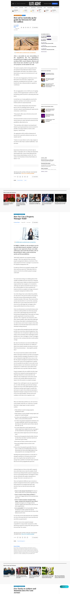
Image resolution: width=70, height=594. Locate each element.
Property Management (19, 214)
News (12, 7)
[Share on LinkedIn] (23, 27)
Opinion (26, 7)
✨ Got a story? (64, 586)
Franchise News (17, 15)
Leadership (21, 7)
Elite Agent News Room (16, 26)
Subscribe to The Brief (47, 3)
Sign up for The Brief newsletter (27, 173)
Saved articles (56, 7)
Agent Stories (33, 7)
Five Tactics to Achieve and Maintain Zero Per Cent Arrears (25, 590)
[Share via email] (28, 27)
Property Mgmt (49, 7)
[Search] (15, 4)
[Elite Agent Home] (35, 4)
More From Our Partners (10, 192)
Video (45, 7)
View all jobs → (44, 171)
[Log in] (13, 3)
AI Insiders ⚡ (55, 3)
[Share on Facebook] (21, 27)
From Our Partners (46, 70)
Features (16, 7)
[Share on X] (26, 27)
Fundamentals (39, 7)
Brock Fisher (17, 222)
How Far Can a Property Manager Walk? (24, 217)
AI (29, 7)
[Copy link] (30, 27)
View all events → (44, 51)
